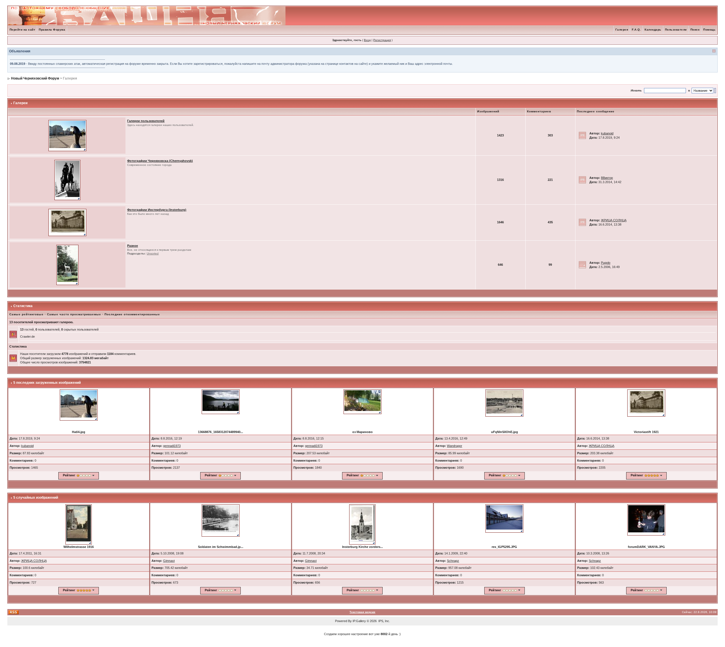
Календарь (653, 29)
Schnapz (453, 560)
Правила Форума (52, 29)
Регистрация (382, 40)
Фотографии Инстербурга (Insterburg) (156, 209)
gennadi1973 (172, 445)
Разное (132, 245)
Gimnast (169, 560)
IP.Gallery (359, 621)
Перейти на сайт (22, 29)
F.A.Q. (636, 29)
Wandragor (454, 445)
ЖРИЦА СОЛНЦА (613, 220)
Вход (367, 40)
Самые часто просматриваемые (74, 314)
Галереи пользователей (146, 121)
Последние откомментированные (132, 314)
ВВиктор (607, 177)
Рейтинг (69, 475)
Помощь (709, 29)
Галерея (621, 29)
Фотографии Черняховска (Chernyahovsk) (160, 160)
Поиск (695, 29)
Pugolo (605, 262)
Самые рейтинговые (26, 314)
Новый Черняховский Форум (35, 78)
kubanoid (607, 133)
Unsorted (153, 253)
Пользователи (676, 29)
